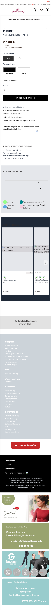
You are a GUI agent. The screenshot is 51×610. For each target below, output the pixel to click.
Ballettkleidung (11, 418)
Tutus (7, 407)
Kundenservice (11, 362)
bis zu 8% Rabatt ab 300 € (15, 359)
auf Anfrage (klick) (37, 205)
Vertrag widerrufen (26, 445)
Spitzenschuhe (11, 396)
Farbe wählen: (9, 64)
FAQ (6, 376)
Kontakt (8, 351)
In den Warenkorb (25, 97)
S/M (8, 58)
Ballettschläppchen (13, 393)
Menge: (6, 86)
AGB (10, 464)
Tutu (7, 426)
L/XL (19, 58)
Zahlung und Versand (14, 354)
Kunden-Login (11, 364)
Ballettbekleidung (12, 416)
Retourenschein (11, 348)
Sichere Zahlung (11, 373)
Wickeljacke (10, 429)
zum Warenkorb (11, 346)
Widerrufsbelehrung (13, 379)
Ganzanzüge (10, 401)
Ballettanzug (10, 390)
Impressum (10, 460)
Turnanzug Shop (12, 432)
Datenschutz (10, 469)
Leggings (8, 404)
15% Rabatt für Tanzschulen (16, 356)
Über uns (8, 382)
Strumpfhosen (11, 399)
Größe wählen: (9, 53)
